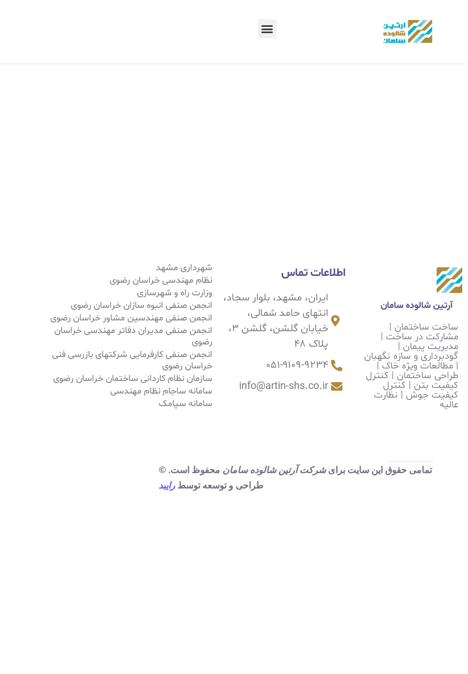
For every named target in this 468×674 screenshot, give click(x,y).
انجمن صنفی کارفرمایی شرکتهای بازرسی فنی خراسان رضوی (132, 360)
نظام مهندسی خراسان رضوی (161, 280)
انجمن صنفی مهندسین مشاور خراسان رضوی (131, 318)
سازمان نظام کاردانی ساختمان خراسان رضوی (132, 378)
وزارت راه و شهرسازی (174, 293)
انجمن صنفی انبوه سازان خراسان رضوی (141, 305)
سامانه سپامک (185, 404)
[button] (267, 28)
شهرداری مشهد (184, 268)
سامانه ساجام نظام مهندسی (161, 391)
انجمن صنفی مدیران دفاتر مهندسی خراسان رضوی (133, 336)
